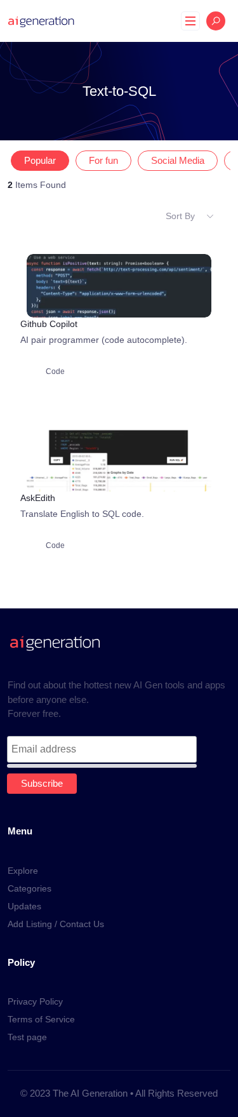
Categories (29, 888)
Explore (23, 871)
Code (55, 371)
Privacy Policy (35, 1001)
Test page (27, 1037)
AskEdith (37, 498)
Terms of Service (41, 1019)
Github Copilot (48, 324)
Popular (40, 161)
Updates (24, 906)
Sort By (180, 216)
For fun (103, 161)
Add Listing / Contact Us (56, 924)
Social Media (177, 161)
